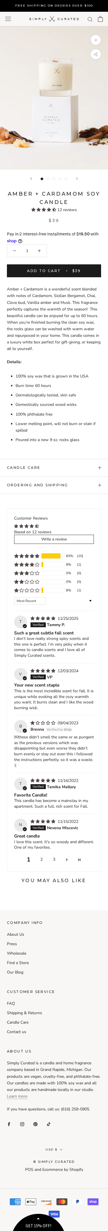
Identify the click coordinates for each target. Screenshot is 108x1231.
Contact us (16, 1032)
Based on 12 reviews (33, 532)
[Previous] (31, 178)
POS (29, 1169)
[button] (44, 210)
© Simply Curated (54, 1162)
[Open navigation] (8, 19)
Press (12, 944)
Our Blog (15, 972)
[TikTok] (49, 1124)
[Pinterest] (35, 1124)
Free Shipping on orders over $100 (54, 5)
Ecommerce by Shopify (62, 1169)
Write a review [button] (54, 539)
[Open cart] (100, 19)
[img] (43, 618)
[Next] (77, 178)
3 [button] (54, 859)
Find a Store (18, 962)
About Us (15, 934)
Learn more (17, 1096)
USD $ (51, 1149)
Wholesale (16, 953)
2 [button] (41, 859)
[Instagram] (22, 1124)
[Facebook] (9, 1124)
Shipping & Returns (24, 1013)
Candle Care (23, 467)
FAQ (11, 1003)
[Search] (90, 19)
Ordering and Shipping (37, 485)
